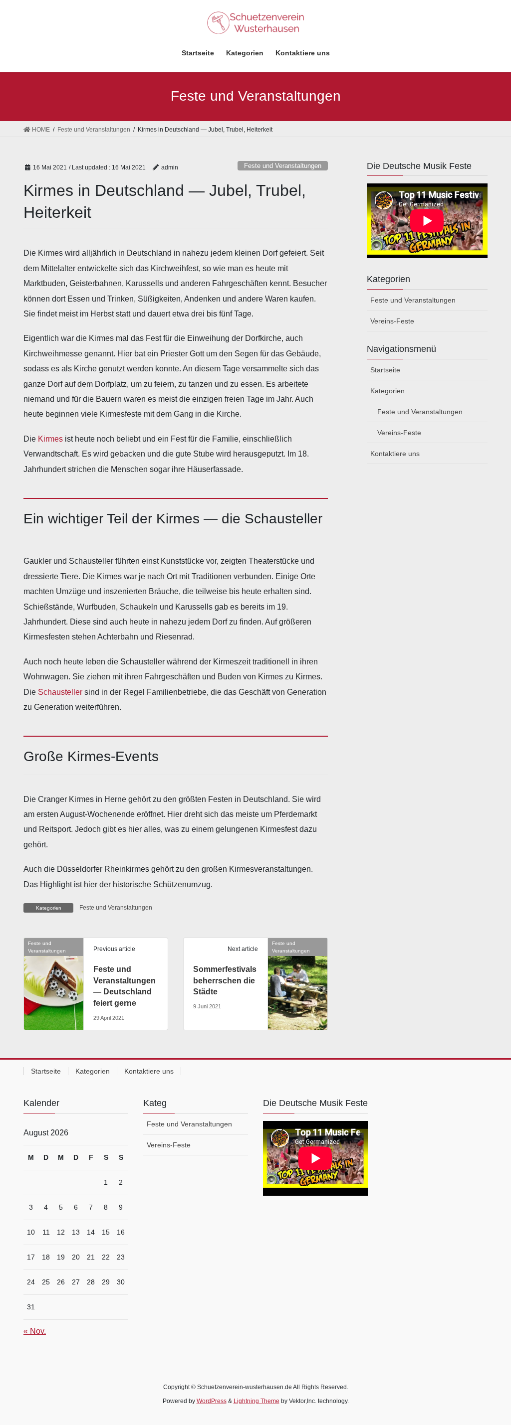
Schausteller (60, 692)
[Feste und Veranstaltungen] (53, 961)
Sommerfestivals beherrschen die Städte (224, 980)
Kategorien (387, 391)
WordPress (212, 1401)
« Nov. (34, 1331)
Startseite (385, 370)
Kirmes (50, 439)
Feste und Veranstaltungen (282, 165)
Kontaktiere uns (395, 454)
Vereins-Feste (392, 321)
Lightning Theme (256, 1401)
